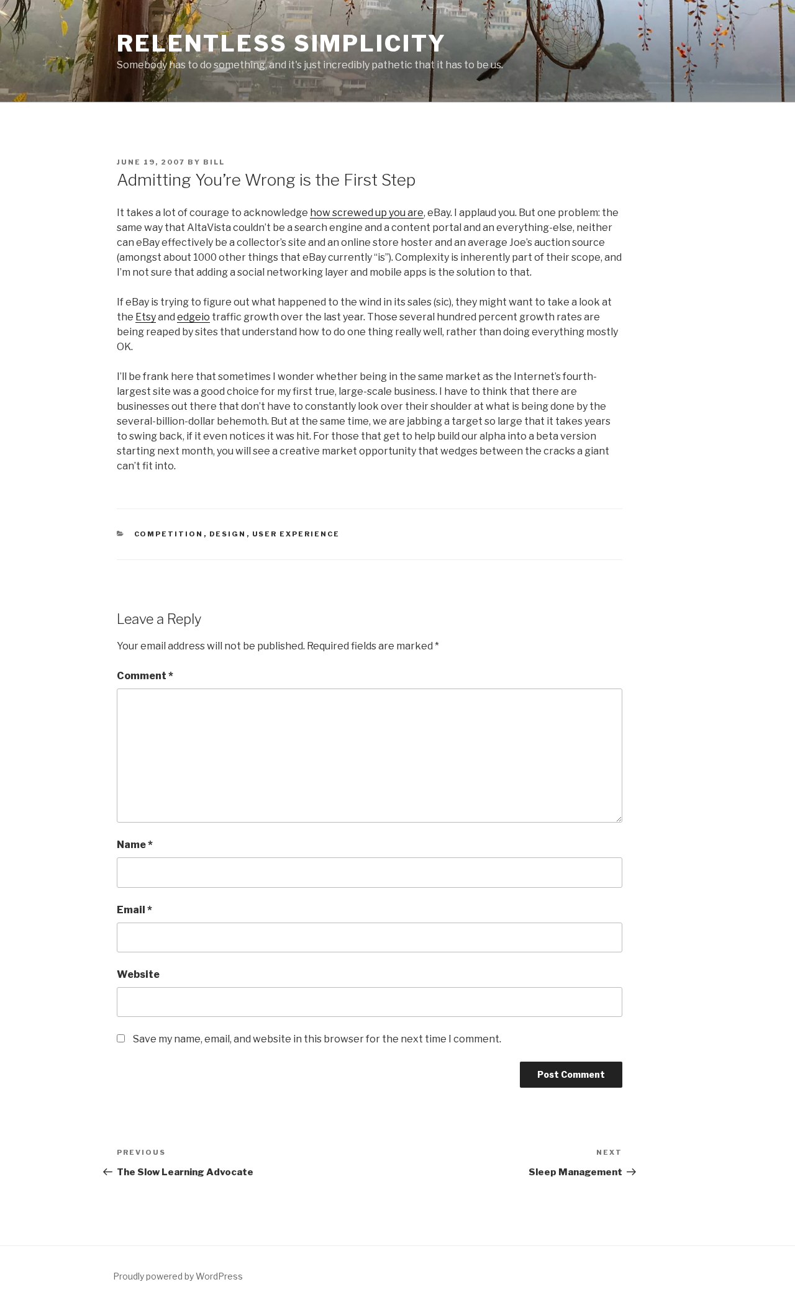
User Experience (296, 534)
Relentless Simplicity (281, 43)
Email (134, 910)
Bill (214, 162)
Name (135, 845)
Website (138, 974)
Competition (169, 534)
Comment (145, 676)
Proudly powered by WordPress (178, 1276)
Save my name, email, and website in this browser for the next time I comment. (317, 1039)
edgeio (193, 317)
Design (228, 534)
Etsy (145, 317)
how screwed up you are (367, 213)
